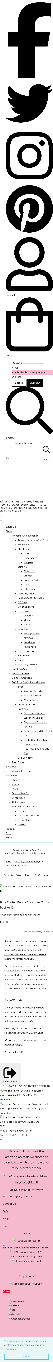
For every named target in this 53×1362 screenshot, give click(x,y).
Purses (21, 660)
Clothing (22, 567)
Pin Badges (30, 647)
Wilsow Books (31, 700)
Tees (26, 584)
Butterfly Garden (27, 704)
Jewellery (23, 629)
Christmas (23, 549)
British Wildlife (19, 669)
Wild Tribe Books (33, 695)
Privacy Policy (25, 820)
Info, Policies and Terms (24, 807)
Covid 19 (22, 824)
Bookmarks (24, 544)
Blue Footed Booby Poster (14, 1135)
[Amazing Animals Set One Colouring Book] (24, 1104)
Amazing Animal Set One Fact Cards (20, 1095)
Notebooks (24, 656)
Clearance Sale (20, 673)
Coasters (29, 616)
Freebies (11, 829)
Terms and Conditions (29, 815)
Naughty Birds (31, 580)
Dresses (28, 576)
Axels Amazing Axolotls (24, 664)
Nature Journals (26, 651)
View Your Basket (13, 875)
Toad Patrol (18, 762)
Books (21, 687)
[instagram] (29, 182)
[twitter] (29, 126)
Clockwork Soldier (33, 718)
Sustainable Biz (20, 793)
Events (15, 784)
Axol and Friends (33, 691)
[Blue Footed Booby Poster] (16, 1131)
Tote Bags (29, 589)
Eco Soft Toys (25, 758)
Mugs (27, 620)
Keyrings (28, 638)
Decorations (30, 558)
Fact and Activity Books (31, 598)
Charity (16, 780)
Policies (22, 811)
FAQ (5, 1211)
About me (11, 775)
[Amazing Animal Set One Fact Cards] (21, 1091)
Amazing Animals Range (25, 536)
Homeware (24, 611)
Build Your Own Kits (34, 713)
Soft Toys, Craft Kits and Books (28, 682)
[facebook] (29, 77)
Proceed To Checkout (37, 875)
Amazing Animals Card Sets (33, 540)
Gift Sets (22, 602)
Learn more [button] (11, 1349)
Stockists (11, 767)
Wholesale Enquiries (23, 771)
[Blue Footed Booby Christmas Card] (20, 1117)
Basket (19, 383)
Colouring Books (27, 593)
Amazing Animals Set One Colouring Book (23, 1108)
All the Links (18, 802)
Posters (28, 624)
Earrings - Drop (32, 633)
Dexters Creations (22, 678)
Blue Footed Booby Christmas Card (19, 1122)
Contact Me (18, 798)
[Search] (46, 449)
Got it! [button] (26, 1356)
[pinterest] (29, 232)
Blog (8, 833)
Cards (27, 553)
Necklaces (29, 642)
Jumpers (28, 562)
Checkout (35, 383)
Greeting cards (26, 607)
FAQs (15, 789)
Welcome (11, 527)
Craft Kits (23, 709)
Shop (9, 531)
